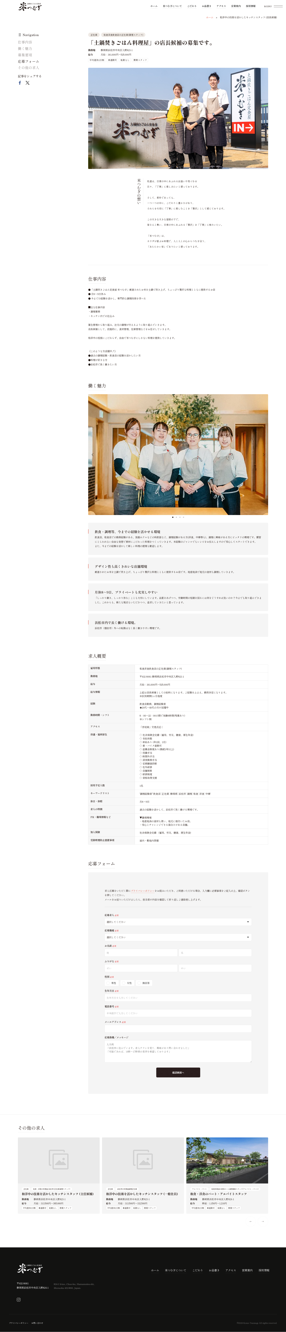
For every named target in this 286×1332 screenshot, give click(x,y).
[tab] (173, 517)
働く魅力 (25, 48)
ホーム (154, 6)
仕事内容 (25, 42)
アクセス (221, 6)
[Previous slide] (93, 455)
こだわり (192, 6)
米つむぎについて (172, 6)
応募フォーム (28, 61)
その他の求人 (28, 67)
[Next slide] (263, 455)
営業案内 (236, 6)
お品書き (206, 6)
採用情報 (250, 6)
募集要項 (25, 54)
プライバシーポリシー (143, 891)
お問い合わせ (37, 1323)
